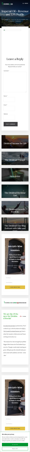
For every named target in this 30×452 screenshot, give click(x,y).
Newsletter (15, 176)
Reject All (15, 448)
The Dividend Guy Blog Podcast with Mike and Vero (15, 228)
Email (5, 105)
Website (6, 114)
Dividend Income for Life (15, 143)
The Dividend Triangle (15, 160)
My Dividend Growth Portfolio (15, 210)
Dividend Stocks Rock (9, 326)
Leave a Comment (15, 21)
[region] (15, 442)
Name (5, 96)
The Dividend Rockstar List (15, 194)
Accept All (15, 444)
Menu (26, 3)
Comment (6, 70)
